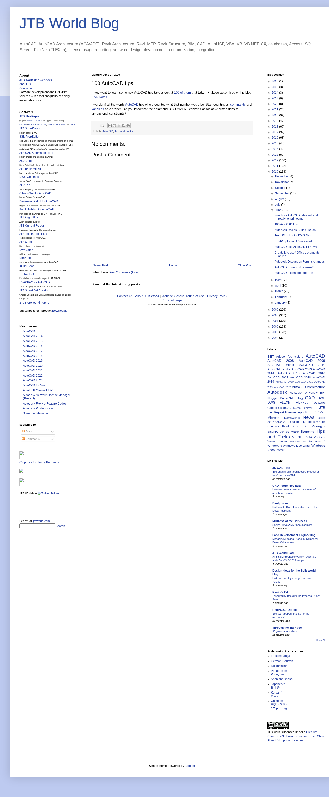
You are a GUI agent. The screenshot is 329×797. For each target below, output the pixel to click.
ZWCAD (280, 450)
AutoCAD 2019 (33, 360)
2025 (275, 87)
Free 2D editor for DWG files (293, 235)
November (282, 182)
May (278, 280)
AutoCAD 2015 (33, 341)
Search (60, 526)
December (282, 176)
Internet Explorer (302, 407)
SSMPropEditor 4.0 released (293, 241)
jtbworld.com (41, 521)
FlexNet (23, 124)
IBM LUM (41, 124)
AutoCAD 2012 (278, 369)
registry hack (316, 422)
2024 (275, 92)
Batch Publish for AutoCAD (36, 209)
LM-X (72, 124)
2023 (275, 98)
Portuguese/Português (279, 672)
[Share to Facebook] (123, 125)
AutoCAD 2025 (282, 387)
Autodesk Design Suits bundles (295, 230)
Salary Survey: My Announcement (292, 524)
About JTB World (147, 296)
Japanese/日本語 (278, 685)
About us (25, 84)
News (309, 417)
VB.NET (298, 437)
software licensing (300, 431)
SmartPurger (275, 431)
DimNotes (25, 258)
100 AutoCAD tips (286, 224)
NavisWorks (292, 417)
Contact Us (125, 296)
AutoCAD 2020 (33, 365)
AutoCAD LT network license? (294, 267)
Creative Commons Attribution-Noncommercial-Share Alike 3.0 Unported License (296, 736)
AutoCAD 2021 (33, 370)
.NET (270, 356)
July (278, 204)
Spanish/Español (282, 679)
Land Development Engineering (293, 535)
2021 (275, 109)
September (282, 193)
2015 (275, 143)
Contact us (26, 88)
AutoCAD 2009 (312, 361)
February (281, 297)
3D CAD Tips (281, 468)
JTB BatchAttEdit (30, 169)
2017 (275, 132)
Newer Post (100, 265)
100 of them (182, 92)
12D (50, 124)
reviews (273, 426)
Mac (322, 412)
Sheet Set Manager (35, 413)
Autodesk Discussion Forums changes (300, 261)
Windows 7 (317, 441)
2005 (275, 332)
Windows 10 (297, 441)
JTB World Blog (69, 23)
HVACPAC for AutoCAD (34, 282)
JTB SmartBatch (29, 128)
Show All (320, 640)
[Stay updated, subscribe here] (21, 505)
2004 (275, 337)
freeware (318, 402)
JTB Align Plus (28, 217)
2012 (275, 160)
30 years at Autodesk (284, 631)
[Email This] (109, 125)
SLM (55, 124)
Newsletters (59, 310)
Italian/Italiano (280, 666)
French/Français (281, 656)
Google (272, 408)
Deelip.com (280, 503)
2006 (275, 326)
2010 (275, 171)
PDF (304, 422)
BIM (322, 392)
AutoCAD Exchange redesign (294, 273)
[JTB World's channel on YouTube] (31, 485)
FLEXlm (32, 124)
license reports (34, 120)
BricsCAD (287, 398)
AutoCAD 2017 (33, 351)
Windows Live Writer (296, 445)
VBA (309, 437)
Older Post (245, 265)
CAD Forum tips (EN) (286, 485)
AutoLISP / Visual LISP (38, 390)
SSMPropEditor (29, 136)
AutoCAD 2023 (33, 380)
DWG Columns (29, 177)
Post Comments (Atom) (124, 272)
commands (238, 104)
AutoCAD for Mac (34, 385)
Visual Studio (277, 441)
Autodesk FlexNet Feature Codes (44, 403)
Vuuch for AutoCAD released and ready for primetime (296, 217)
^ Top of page (172, 300)
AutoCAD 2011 (312, 365)
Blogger (272, 398)
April (278, 285)
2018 (275, 126)
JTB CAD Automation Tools (36, 153)
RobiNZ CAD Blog (284, 610)
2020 (275, 115)
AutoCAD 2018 (33, 356)
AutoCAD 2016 (33, 346)
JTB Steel (25, 241)
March (279, 291)
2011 (275, 166)
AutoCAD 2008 (280, 361)
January (280, 302)
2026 (275, 81)
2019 (275, 120)
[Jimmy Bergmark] (21, 471)
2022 (275, 104)
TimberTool (26, 274)
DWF (321, 398)
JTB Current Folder (31, 225)
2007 (275, 321)
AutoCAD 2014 (33, 336)
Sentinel (62, 124)
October (280, 187)
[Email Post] (102, 125)
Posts (29, 431)
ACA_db (24, 185)
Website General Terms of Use (183, 296)
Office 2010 (282, 421)
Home (173, 265)
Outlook (295, 422)
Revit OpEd (280, 592)
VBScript (319, 437)
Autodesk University (304, 392)
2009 (275, 309)
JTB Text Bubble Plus (33, 234)
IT (315, 407)
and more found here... (34, 302)
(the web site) (35, 80)
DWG (271, 402)
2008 (275, 315)
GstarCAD (284, 408)
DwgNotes (26, 250)
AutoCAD (131, 104)
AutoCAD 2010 (280, 365)
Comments (32, 439)
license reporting (297, 412)
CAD (310, 397)
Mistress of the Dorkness (289, 521)
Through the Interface (287, 627)
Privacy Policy (217, 296)
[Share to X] (119, 125)
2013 (275, 154)
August (280, 199)
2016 (275, 137)
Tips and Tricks (124, 131)
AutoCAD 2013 (302, 369)
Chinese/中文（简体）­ (279, 702)
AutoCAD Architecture (308, 387)
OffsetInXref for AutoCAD (35, 193)
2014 (275, 149)
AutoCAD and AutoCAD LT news (296, 247)
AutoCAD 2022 (33, 375)
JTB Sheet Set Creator (33, 290)
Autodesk (277, 392)
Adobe (280, 356)
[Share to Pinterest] (128, 125)
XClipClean (26, 266)
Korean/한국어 (276, 694)
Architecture (295, 356)
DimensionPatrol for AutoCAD (38, 201)
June (278, 210)
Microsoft (274, 417)
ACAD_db (26, 160)
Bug (300, 398)
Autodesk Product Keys (38, 408)
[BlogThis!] (114, 125)
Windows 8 (274, 445)
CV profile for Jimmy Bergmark (39, 462)
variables (98, 109)
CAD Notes (99, 97)
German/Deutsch (282, 661)
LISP (315, 412)
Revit (285, 426)
